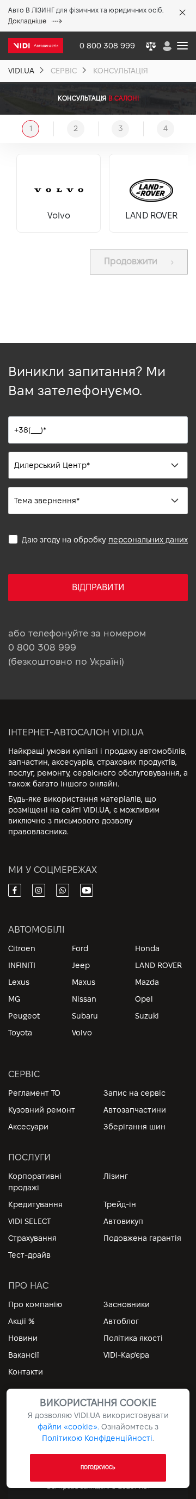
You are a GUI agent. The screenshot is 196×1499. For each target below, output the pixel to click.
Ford (80, 948)
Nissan (84, 999)
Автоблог (121, 1321)
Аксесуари (28, 1126)
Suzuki (147, 1015)
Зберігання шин (134, 1126)
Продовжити (130, 261)
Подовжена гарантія (142, 1238)
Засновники (126, 1304)
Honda (147, 948)
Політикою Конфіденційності (97, 1438)
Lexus (18, 982)
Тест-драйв (29, 1255)
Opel (144, 999)
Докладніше (27, 20)
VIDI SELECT (29, 1221)
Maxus (83, 982)
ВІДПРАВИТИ (98, 587)
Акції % (21, 1321)
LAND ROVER (158, 965)
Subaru (85, 1015)
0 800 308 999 (42, 647)
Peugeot (24, 1015)
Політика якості (133, 1338)
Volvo (82, 1032)
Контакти (25, 1371)
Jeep (81, 965)
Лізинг (115, 1176)
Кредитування (35, 1204)
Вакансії (23, 1355)
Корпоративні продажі (35, 1182)
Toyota (20, 1032)
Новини (23, 1338)
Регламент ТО (34, 1093)
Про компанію (35, 1304)
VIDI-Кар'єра (126, 1355)
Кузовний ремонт (41, 1109)
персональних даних (148, 539)
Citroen (21, 948)
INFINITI (21, 965)
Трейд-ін (119, 1204)
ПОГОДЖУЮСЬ (98, 1467)
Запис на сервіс (134, 1093)
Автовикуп (123, 1221)
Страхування (32, 1238)
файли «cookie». (68, 1426)
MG (14, 999)
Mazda (147, 982)
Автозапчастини (134, 1109)
